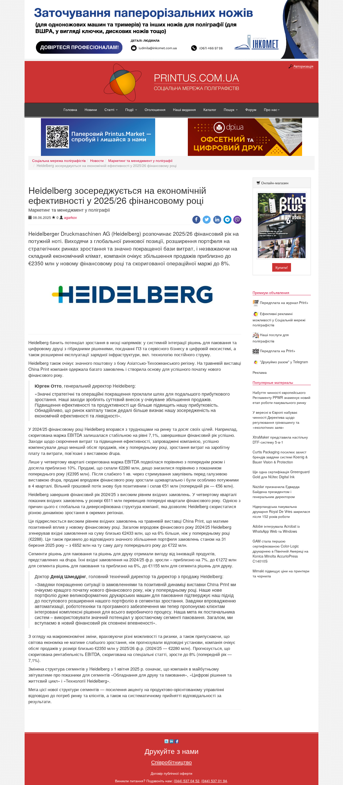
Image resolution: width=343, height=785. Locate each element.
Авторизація (303, 66)
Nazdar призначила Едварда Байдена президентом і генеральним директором (276, 491)
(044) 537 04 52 (186, 780)
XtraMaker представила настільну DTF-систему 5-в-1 (280, 440)
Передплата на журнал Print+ (283, 302)
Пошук (229, 109)
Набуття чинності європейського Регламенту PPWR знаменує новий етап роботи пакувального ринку (281, 397)
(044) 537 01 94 (214, 780)
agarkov (70, 217)
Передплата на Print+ (277, 350)
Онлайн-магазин (275, 182)
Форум (250, 109)
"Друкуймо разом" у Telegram (283, 361)
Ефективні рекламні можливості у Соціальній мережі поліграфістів (279, 319)
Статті (109, 109)
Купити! (281, 267)
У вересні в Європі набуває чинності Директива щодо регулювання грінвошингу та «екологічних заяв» (276, 420)
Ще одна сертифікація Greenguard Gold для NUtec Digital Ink (281, 474)
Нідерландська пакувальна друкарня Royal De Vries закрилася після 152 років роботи (281, 511)
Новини (91, 109)
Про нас (270, 109)
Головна (70, 109)
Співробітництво (171, 762)
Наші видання (184, 109)
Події (130, 109)
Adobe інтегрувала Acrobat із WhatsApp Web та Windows (276, 529)
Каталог (209, 109)
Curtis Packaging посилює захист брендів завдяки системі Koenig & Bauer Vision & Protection (280, 456)
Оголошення (155, 109)
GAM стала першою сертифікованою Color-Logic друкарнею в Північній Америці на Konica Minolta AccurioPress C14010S (280, 551)
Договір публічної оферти (171, 773)
